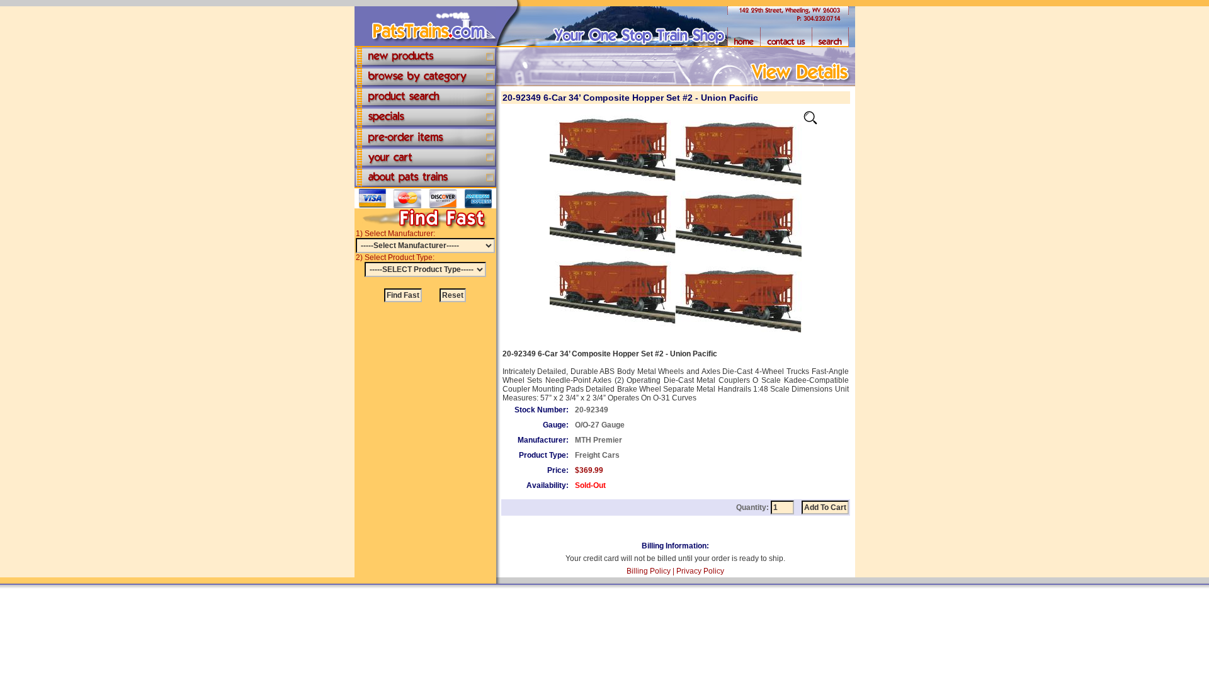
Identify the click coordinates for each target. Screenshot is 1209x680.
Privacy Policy (700, 571)
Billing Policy (649, 571)
